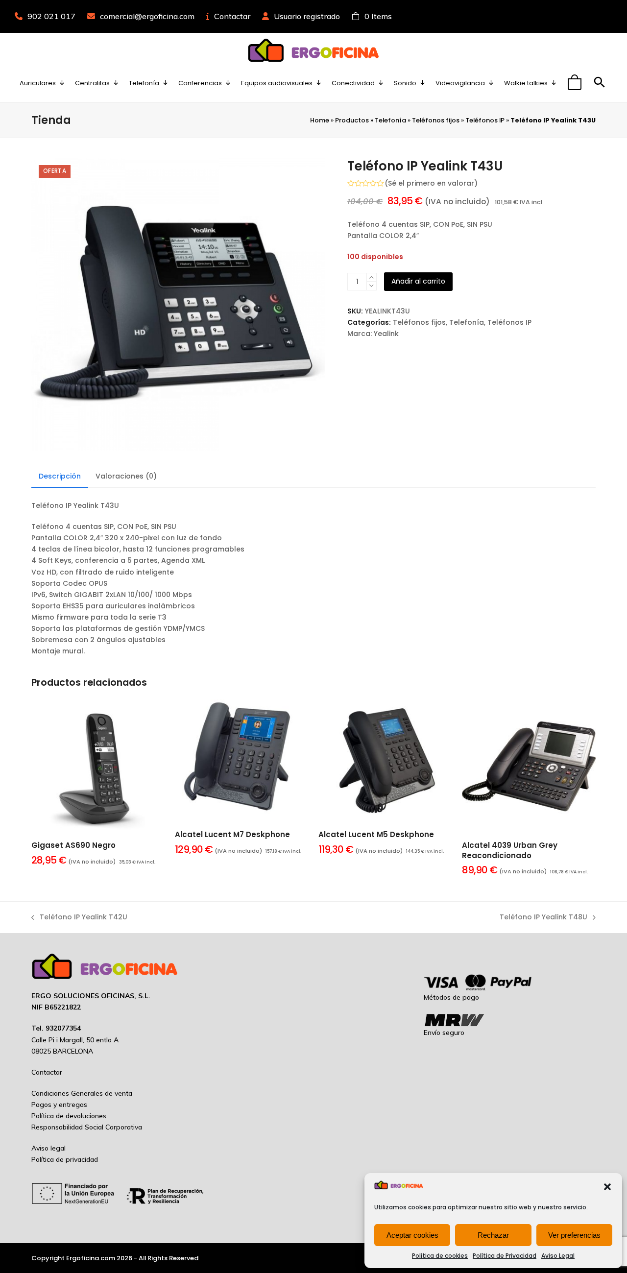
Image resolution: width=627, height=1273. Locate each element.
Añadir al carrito (418, 281)
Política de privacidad (64, 1159)
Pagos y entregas (59, 1104)
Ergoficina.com (90, 1258)
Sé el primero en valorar (431, 183)
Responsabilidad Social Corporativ (84, 1127)
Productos (352, 120)
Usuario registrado (307, 16)
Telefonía (390, 120)
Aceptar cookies (412, 1235)
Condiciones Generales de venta (81, 1093)
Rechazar (493, 1235)
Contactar (232, 16)
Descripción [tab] (60, 476)
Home (319, 120)
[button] (607, 1187)
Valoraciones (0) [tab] (126, 476)
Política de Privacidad (504, 1255)
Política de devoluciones (68, 1115)
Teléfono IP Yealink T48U (543, 917)
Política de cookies (440, 1255)
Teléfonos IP (485, 120)
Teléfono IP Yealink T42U (79, 917)
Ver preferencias (574, 1235)
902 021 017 (51, 16)
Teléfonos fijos (435, 120)
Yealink (386, 333)
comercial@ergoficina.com (147, 16)
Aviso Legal (558, 1255)
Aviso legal (48, 1148)
